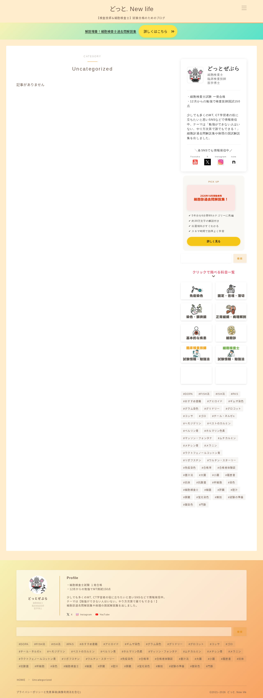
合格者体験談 (227, 467)
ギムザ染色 (237, 401)
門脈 (203, 504)
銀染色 (189, 504)
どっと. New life (131, 9)
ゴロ (203, 416)
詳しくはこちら (155, 31)
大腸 (203, 475)
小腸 (216, 475)
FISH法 (205, 394)
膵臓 (187, 497)
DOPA (189, 394)
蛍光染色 (203, 497)
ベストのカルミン (220, 423)
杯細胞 (218, 482)
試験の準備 (236, 497)
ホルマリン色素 (215, 431)
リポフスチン (193, 460)
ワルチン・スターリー (222, 460)
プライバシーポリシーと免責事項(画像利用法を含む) (48, 692)
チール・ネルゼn (224, 416)
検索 (240, 258)
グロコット (234, 408)
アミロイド (216, 401)
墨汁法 (189, 475)
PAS (235, 394)
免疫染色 (190, 467)
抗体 (187, 482)
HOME (21, 680)
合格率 (207, 467)
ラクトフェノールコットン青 (202, 453)
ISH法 (221, 394)
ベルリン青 (191, 431)
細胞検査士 (191, 490)
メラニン (211, 445)
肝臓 (222, 490)
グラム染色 (191, 408)
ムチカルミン (228, 438)
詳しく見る (213, 241)
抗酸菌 (202, 482)
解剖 (219, 497)
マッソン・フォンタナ (198, 438)
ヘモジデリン (193, 423)
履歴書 (231, 475)
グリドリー (213, 408)
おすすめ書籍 (193, 401)
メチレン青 (191, 445)
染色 (232, 482)
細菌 (209, 490)
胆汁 (235, 490)
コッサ (189, 416)
